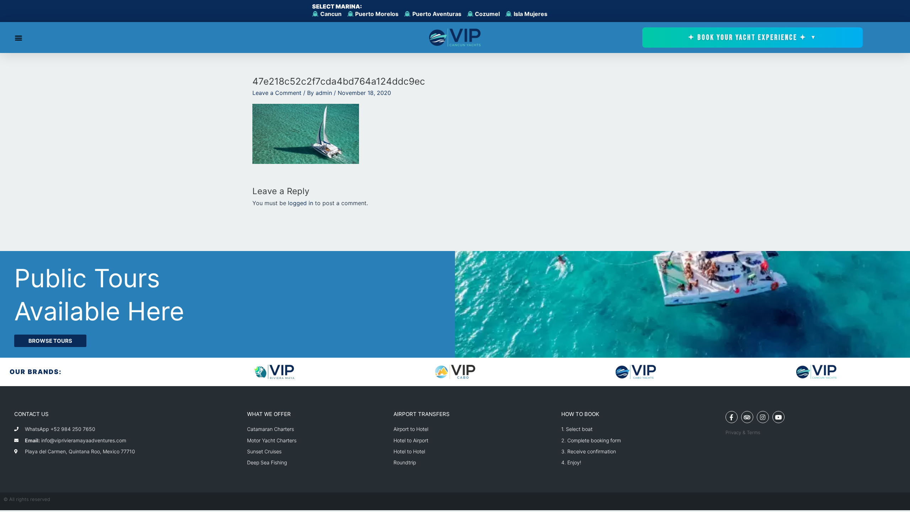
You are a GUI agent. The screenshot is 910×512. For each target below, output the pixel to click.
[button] (18, 37)
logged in (300, 203)
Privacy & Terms (743, 432)
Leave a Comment (276, 92)
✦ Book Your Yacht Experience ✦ (752, 37)
